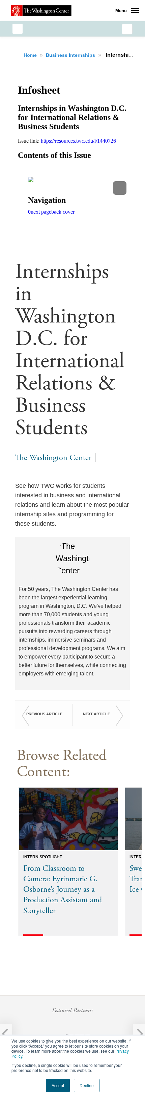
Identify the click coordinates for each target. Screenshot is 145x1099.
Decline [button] (87, 1085)
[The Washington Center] (41, 10)
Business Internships (71, 55)
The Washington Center (53, 458)
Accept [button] (58, 1085)
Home (31, 55)
